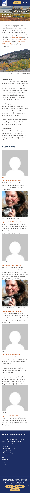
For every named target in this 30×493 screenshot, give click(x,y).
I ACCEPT (9, 486)
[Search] (26, 2)
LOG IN (4, 464)
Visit (23, 16)
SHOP (3, 462)
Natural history (17, 16)
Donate (17, 3)
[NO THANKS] (28, 485)
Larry (3, 177)
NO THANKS (19, 486)
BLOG (3, 458)
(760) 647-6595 (6, 451)
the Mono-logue (17, 37)
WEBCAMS (5, 460)
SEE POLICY (15, 490)
